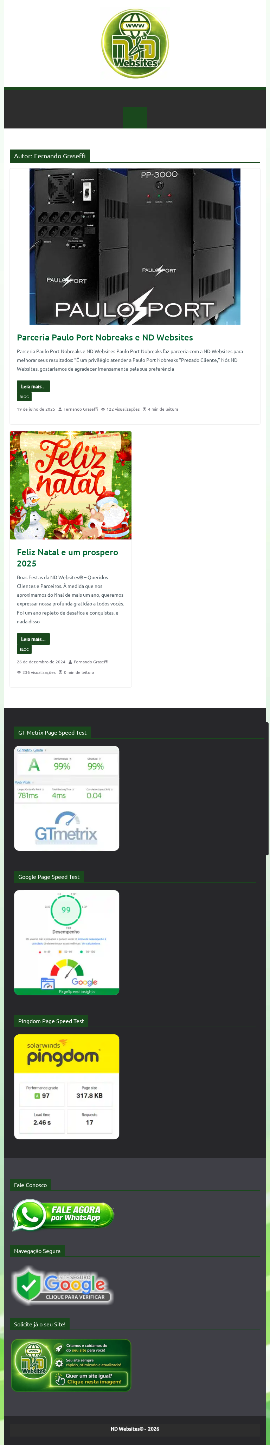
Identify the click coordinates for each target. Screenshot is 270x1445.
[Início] (135, 98)
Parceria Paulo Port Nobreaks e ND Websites (105, 337)
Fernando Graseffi (81, 409)
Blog (24, 396)
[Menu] (135, 117)
